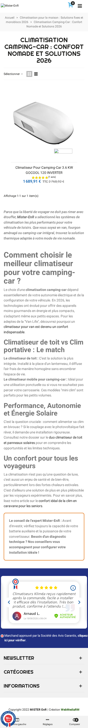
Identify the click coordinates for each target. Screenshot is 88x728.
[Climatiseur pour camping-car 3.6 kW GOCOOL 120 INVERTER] (44, 124)
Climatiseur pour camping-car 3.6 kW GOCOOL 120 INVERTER (44, 170)
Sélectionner (12, 74)
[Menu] (79, 5)
